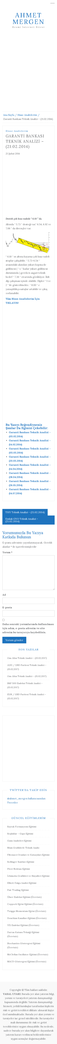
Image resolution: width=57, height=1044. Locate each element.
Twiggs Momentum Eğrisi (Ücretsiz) (26, 911)
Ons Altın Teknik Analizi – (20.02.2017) (27, 658)
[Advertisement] (28, 74)
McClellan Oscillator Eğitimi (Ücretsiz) (27, 954)
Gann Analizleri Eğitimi (19, 840)
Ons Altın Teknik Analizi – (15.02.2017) (27, 676)
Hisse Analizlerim (17, 131)
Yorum (7, 552)
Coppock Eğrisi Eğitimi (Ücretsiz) (25, 904)
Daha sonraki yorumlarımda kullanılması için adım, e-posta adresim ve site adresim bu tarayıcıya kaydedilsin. (28, 628)
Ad (4, 594)
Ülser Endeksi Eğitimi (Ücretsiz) (24, 897)
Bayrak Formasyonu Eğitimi (21, 826)
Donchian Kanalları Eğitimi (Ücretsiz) (27, 918)
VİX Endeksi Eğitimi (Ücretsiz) (23, 925)
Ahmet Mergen (29, 18)
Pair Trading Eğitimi (18, 890)
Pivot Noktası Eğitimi (18, 868)
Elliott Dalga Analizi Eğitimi (21, 883)
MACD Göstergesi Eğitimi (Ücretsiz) (26, 961)
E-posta (7, 607)
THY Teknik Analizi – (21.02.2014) (25, 512)
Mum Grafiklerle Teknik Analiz (23, 847)
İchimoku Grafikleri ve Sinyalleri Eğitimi (28, 876)
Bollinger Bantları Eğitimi (20, 861)
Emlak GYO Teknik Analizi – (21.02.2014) (21, 520)
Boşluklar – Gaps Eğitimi (20, 833)
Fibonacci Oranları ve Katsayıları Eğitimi (28, 854)
